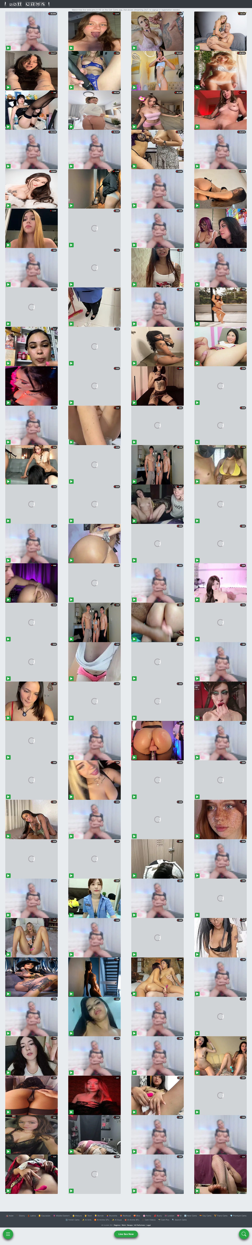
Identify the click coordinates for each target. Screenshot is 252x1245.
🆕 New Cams (190, 1215)
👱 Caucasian (44, 1215)
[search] (244, 1234)
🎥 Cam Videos (149, 1220)
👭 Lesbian (169, 1215)
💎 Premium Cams (238, 1215)
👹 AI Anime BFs (131, 1220)
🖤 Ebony (20, 1215)
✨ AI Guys (117, 1220)
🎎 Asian (10, 1215)
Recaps (130, 1225)
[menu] (8, 1234)
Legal (149, 1225)
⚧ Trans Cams (221, 1215)
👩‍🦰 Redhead (125, 1215)
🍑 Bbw (136, 1215)
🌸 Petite (147, 1215)
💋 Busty (158, 1215)
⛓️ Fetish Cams (72, 1220)
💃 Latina (31, 1215)
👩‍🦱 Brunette (111, 1215)
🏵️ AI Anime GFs (101, 1220)
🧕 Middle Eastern (61, 1215)
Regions (117, 1225)
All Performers (139, 1225)
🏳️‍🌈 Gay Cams (205, 1215)
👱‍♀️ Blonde (99, 1215)
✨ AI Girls (86, 1220)
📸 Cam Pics (163, 1220)
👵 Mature (77, 1215)
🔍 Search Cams (179, 1220)
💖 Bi (179, 1215)
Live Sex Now (126, 1234)
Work (124, 1225)
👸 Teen (88, 1215)
